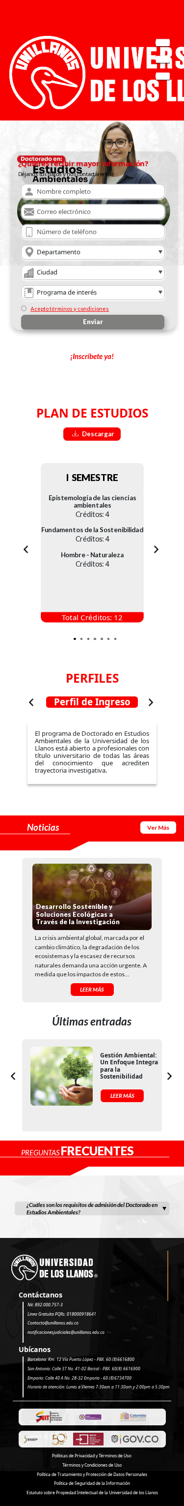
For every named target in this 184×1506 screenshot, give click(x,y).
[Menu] (163, 60)
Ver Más (158, 827)
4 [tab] (98, 637)
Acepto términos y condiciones (69, 308)
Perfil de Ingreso (92, 702)
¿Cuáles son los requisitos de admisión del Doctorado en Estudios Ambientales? (92, 1209)
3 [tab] (91, 637)
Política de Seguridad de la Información (92, 1483)
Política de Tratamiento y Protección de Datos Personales (92, 1474)
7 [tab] (118, 637)
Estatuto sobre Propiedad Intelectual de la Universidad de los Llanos (92, 1493)
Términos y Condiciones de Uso (92, 1465)
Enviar (93, 322)
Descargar (97, 434)
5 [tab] (104, 637)
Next (156, 549)
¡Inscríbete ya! (92, 356)
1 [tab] (77, 637)
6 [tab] (111, 637)
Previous (25, 549)
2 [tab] (84, 637)
